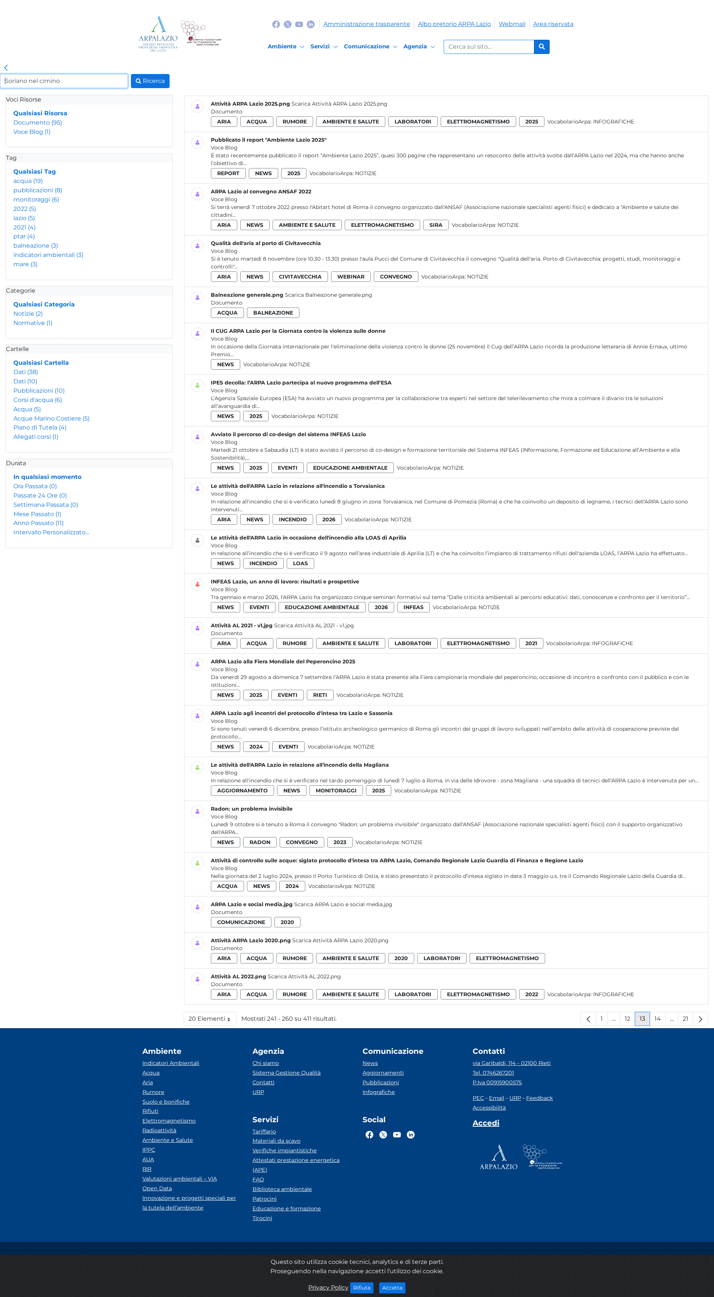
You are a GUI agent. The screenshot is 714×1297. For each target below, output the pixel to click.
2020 (287, 922)
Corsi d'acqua (37, 399)
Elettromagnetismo (169, 1120)
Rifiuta (363, 1287)
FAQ (258, 1179)
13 (645, 1020)
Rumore (153, 1092)
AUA (148, 1159)
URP (258, 1092)
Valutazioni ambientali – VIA (179, 1178)
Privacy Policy (328, 1287)
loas (300, 563)
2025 (531, 121)
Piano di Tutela (40, 427)
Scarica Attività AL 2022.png (304, 976)
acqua (28, 180)
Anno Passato (38, 523)
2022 (24, 208)
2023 (340, 842)
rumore (295, 121)
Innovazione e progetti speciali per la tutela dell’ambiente (189, 1203)
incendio (293, 519)
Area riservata (553, 24)
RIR (146, 1169)
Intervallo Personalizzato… (51, 532)
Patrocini (265, 1198)
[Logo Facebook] (276, 24)
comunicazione (241, 922)
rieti (320, 695)
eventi (288, 467)
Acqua (27, 409)
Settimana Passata (45, 504)
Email (496, 1098)
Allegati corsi (35, 436)
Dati (25, 372)
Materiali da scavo (276, 1140)
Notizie (28, 313)
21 (688, 1020)
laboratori (413, 121)
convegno (396, 276)
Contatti (263, 1082)
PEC (478, 1098)
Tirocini (262, 1218)
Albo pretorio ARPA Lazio (454, 24)
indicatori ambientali (48, 254)
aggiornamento (242, 790)
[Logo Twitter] (288, 24)
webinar (350, 276)
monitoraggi (36, 199)
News (370, 1063)
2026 (328, 519)
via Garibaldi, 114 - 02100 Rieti (512, 1063)
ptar (24, 236)
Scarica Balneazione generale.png (328, 295)
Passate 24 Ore (40, 495)
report (228, 173)
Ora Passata (35, 486)
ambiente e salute (350, 121)
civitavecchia (300, 276)
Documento (37, 122)
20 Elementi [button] (213, 1020)
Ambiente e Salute (167, 1140)
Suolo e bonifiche (166, 1101)
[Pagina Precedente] (588, 1019)
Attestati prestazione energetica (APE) (296, 1165)
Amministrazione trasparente (367, 24)
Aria (147, 1082)
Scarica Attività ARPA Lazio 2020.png (340, 940)
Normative (32, 322)
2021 (24, 227)
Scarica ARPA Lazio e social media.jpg (343, 904)
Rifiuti (150, 1111)
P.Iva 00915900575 (497, 1082)
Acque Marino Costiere (51, 418)
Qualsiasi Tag (34, 171)
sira (436, 225)
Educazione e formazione (287, 1208)
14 (660, 1020)
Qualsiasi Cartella (41, 362)
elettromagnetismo (478, 121)
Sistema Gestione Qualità (287, 1072)
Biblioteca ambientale (282, 1189)
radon (260, 842)
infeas (413, 607)
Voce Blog (32, 131)
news (263, 173)
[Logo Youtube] (299, 24)
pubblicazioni (37, 190)
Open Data (157, 1188)
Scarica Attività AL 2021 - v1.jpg (314, 625)
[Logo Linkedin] (311, 24)
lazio (24, 218)
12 (630, 1020)
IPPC (148, 1149)
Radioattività (159, 1130)
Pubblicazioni (39, 390)
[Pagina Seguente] (700, 1019)
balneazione (35, 245)
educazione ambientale (350, 467)
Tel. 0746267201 (493, 1072)
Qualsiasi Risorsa (40, 113)
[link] (6, 68)
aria (224, 121)
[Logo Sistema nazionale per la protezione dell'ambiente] (201, 33)
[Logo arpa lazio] (158, 33)
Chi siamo (266, 1063)
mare (25, 264)
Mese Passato (37, 514)
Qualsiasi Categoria (44, 304)
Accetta (394, 1287)
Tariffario (264, 1131)
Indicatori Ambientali (170, 1063)
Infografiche (613, 121)
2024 (256, 746)
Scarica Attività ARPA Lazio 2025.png (339, 103)
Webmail (512, 24)
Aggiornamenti (383, 1072)
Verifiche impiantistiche (285, 1150)
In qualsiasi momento (47, 476)
